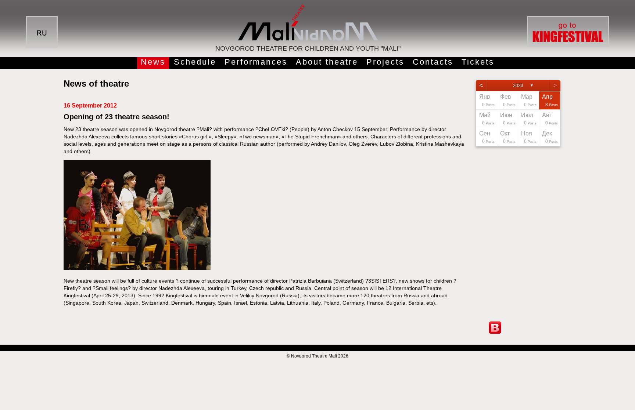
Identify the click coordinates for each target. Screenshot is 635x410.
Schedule (195, 61)
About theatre (327, 61)
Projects (385, 61)
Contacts (433, 61)
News (153, 61)
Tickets (478, 61)
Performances (256, 61)
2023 (518, 85)
